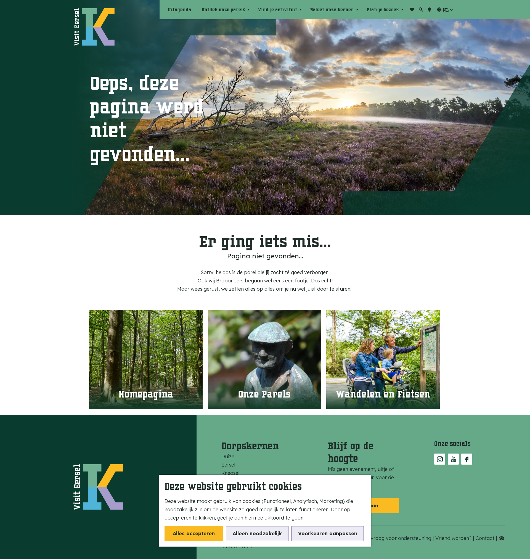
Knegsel (230, 473)
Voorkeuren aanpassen (327, 533)
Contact (486, 538)
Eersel (228, 465)
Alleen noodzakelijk (257, 533)
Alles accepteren (194, 533)
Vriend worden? (454, 538)
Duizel (228, 456)
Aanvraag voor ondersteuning (397, 538)
